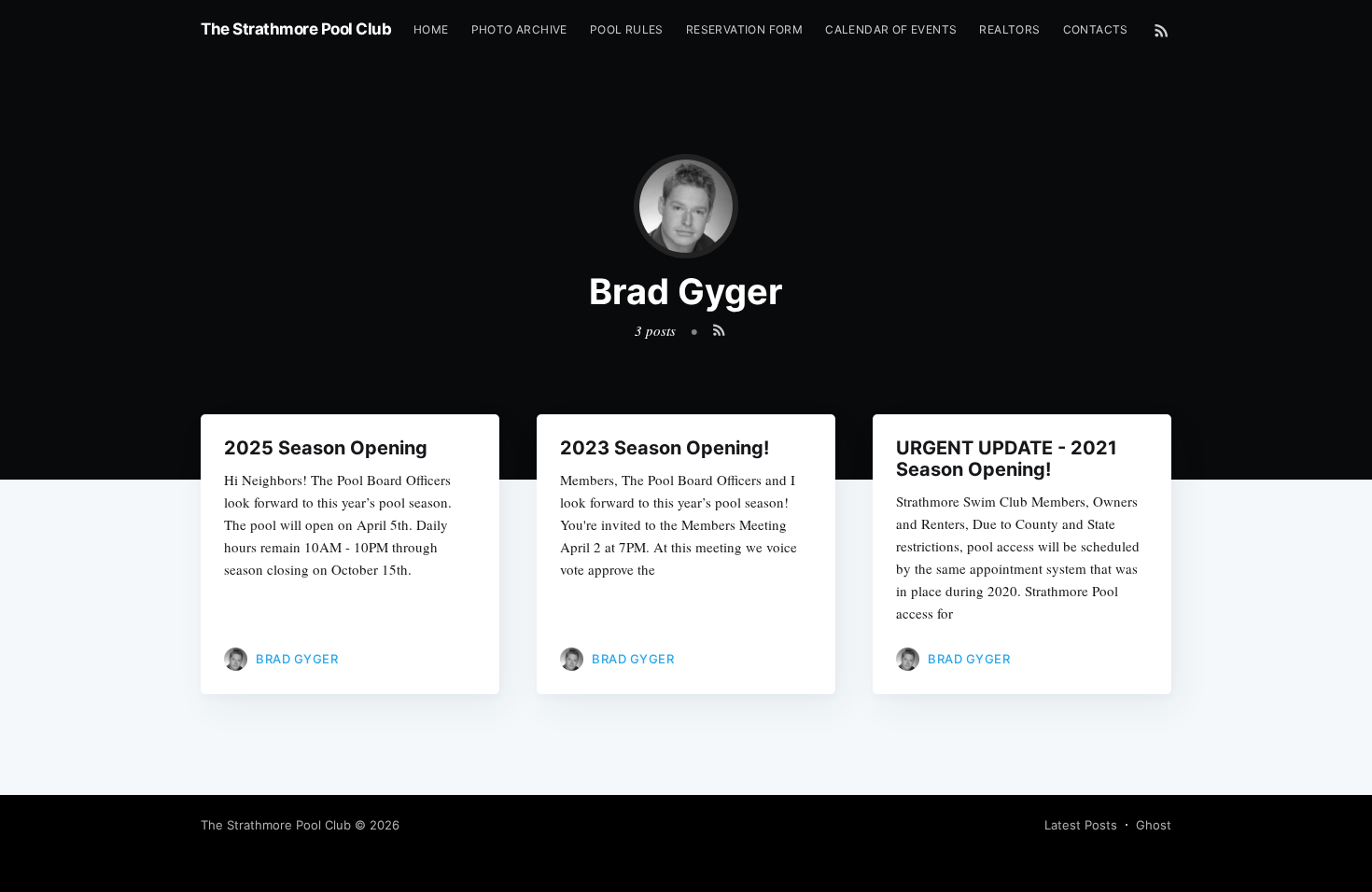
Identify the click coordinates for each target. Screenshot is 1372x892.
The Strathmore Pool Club (296, 29)
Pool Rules (627, 29)
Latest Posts (1080, 824)
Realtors (1009, 29)
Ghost (1153, 824)
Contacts (1095, 29)
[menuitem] (431, 29)
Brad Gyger (297, 658)
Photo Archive (519, 29)
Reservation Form (744, 29)
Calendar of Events (891, 29)
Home (431, 29)
